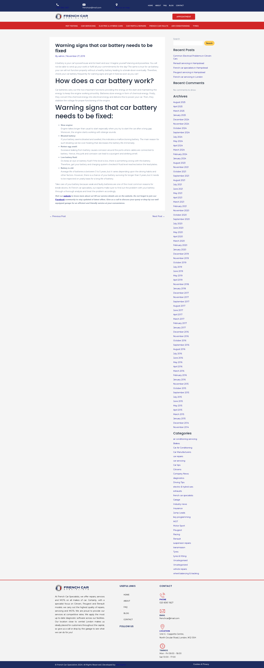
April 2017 (177, 314)
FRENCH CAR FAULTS (158, 26)
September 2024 (181, 132)
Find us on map (122, 7)
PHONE (163, 599)
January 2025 (179, 115)
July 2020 (177, 223)
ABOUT (158, 5)
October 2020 (180, 215)
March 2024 (179, 150)
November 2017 (181, 297)
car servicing (179, 461)
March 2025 (178, 111)
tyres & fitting (179, 556)
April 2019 (177, 280)
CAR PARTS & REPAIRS (136, 26)
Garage (176, 499)
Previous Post (58, 216)
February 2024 (180, 154)
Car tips (176, 465)
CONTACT (180, 5)
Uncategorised (180, 560)
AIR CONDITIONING (180, 26)
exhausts (177, 491)
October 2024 (180, 128)
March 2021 (178, 202)
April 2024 (178, 145)
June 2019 (178, 271)
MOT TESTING (72, 26)
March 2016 (178, 371)
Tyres (175, 551)
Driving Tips (178, 482)
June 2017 (178, 310)
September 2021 (181, 176)
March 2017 (178, 319)
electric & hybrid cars (183, 487)
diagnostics (178, 478)
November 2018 (181, 284)
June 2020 (178, 228)
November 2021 (181, 167)
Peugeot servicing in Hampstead (189, 72)
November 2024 (181, 124)
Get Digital (121, 664)
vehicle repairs (180, 569)
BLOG (171, 5)
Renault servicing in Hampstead (188, 63)
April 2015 (177, 410)
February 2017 (180, 323)
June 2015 (178, 401)
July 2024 (177, 137)
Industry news (180, 504)
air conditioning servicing (185, 439)
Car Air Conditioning (182, 447)
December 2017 (181, 293)
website (67, 196)
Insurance (178, 508)
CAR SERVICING (88, 26)
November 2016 (181, 336)
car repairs (178, 456)
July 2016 (177, 353)
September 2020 (181, 219)
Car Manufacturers (182, 452)
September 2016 (181, 345)
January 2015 (179, 418)
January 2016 (179, 379)
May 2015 (177, 405)
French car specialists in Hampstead (190, 68)
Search (176, 39)
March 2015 (178, 414)
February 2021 (180, 206)
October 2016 (179, 340)
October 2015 (179, 388)
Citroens (177, 469)
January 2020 (179, 249)
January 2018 (179, 288)
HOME (150, 5)
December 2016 (181, 332)
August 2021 (179, 180)
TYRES (196, 26)
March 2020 (179, 241)
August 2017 (179, 306)
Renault (177, 539)
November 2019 (181, 258)
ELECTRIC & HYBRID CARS (111, 26)
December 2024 (181, 119)
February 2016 (180, 375)
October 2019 (179, 262)
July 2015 (177, 397)
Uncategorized (180, 565)
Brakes (176, 443)
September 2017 (181, 301)
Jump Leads (179, 513)
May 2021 (177, 193)
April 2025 (177, 106)
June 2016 (178, 358)
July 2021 (177, 184)
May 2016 (177, 362)
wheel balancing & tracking (186, 573)
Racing (176, 534)
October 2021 (179, 171)
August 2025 (179, 102)
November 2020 (181, 210)
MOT (175, 521)
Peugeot (177, 530)
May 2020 (178, 232)
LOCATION (165, 631)
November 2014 (181, 427)
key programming (182, 517)
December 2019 (181, 254)
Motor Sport (179, 525)
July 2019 (177, 267)
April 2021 (177, 197)
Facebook (60, 199)
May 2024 (178, 141)
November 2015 (181, 384)
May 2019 (177, 275)
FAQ (165, 5)
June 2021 (178, 189)
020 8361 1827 (62, 7)
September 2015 (181, 392)
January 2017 (179, 327)
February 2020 (180, 245)
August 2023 (179, 163)
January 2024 (179, 158)
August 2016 (179, 349)
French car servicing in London (188, 77)
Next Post (158, 216)
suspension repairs (182, 543)
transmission (179, 547)
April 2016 (177, 366)
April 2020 (178, 236)
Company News (181, 473)
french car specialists (183, 495)
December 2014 (181, 423)
